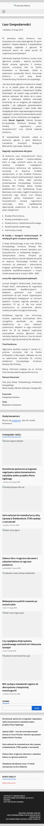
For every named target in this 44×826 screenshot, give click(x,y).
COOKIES (20, 802)
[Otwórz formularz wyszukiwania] (40, 11)
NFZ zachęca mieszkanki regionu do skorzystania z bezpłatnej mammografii (20, 687)
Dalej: (11, 403)
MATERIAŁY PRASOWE (26, 813)
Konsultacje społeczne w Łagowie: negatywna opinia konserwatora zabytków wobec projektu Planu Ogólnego (19, 473)
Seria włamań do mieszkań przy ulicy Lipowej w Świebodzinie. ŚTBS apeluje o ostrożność (21, 518)
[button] (3, 11)
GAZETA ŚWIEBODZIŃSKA (15, 815)
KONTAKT (37, 813)
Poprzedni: (11, 395)
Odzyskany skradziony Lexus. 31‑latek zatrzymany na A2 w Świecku (18, 765)
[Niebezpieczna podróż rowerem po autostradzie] (22, 585)
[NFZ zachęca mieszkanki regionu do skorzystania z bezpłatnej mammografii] (22, 667)
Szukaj (5, 701)
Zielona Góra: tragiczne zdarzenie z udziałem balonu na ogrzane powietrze (20, 561)
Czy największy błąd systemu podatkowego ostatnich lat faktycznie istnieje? (21, 644)
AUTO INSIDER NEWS (13, 819)
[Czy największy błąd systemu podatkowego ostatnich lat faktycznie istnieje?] (22, 624)
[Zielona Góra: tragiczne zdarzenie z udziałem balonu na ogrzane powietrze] (22, 542)
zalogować (16, 420)
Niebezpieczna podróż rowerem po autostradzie (19, 602)
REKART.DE (36, 819)
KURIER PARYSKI (35, 817)
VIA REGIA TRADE (26, 819)
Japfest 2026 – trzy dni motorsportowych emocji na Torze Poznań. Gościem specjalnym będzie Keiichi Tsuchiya (21, 734)
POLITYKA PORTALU (10, 802)
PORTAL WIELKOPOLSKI (32, 815)
